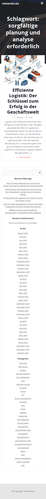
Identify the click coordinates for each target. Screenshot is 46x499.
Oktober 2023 (23, 353)
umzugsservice (23, 437)
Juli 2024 (23, 321)
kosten (23, 391)
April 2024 (23, 332)
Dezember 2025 (23, 261)
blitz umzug (23, 367)
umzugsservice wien (23, 441)
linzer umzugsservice (23, 398)
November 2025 (23, 265)
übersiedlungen (23, 419)
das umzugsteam (23, 374)
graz (23, 381)
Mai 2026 (23, 244)
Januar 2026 (23, 258)
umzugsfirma (23, 426)
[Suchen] (40, 172)
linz (23, 395)
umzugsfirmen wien (23, 430)
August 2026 (23, 233)
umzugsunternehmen (23, 444)
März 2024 (23, 335)
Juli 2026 (23, 237)
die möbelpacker (23, 377)
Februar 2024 (23, 339)
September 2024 (23, 314)
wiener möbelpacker (23, 458)
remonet (19, 117)
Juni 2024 (23, 325)
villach (23, 451)
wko (23, 465)
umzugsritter (23, 434)
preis (23, 405)
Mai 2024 (23, 328)
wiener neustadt (23, 462)
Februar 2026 (23, 254)
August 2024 (23, 318)
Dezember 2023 (23, 346)
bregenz (23, 370)
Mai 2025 (23, 286)
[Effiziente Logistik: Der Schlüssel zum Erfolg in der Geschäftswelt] (23, 70)
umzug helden (23, 423)
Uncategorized (23, 448)
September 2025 (23, 272)
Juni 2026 (23, 240)
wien (23, 455)
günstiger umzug (23, 384)
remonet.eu (10, 3)
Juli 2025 (23, 279)
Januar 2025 (23, 300)
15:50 (30, 117)
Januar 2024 (23, 342)
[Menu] (42, 3)
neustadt (23, 402)
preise (23, 409)
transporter (23, 416)
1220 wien (23, 363)
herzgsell (23, 388)
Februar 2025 (23, 296)
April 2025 (23, 289)
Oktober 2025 (23, 268)
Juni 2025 (23, 282)
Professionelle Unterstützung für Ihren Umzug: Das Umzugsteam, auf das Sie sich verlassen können (23, 192)
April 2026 (23, 247)
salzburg (23, 412)
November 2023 (23, 349)
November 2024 (23, 307)
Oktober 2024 (23, 311)
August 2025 (23, 275)
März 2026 (23, 251)
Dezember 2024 (23, 304)
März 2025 (23, 293)
